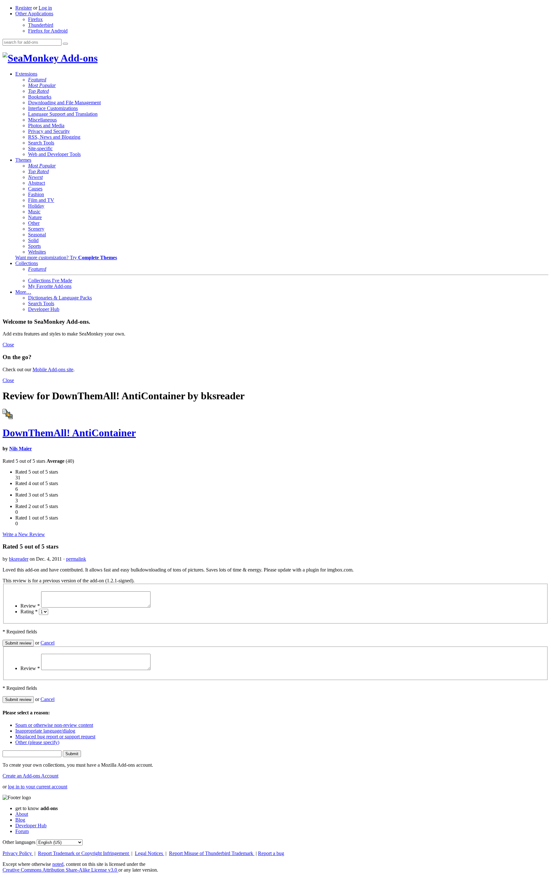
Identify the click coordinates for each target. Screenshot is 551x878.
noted (57, 864)
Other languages (19, 842)
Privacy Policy (18, 853)
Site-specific (40, 148)
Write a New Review (24, 534)
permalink (76, 559)
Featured (37, 79)
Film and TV (41, 200)
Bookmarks (39, 97)
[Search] (65, 44)
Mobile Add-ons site (53, 369)
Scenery (36, 229)
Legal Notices (149, 853)
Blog (20, 820)
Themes (23, 160)
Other (34, 223)
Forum (22, 831)
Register (23, 8)
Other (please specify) (37, 742)
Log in (45, 8)
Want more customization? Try (66, 257)
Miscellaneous (42, 119)
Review (30, 606)
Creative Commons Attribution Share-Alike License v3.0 (60, 870)
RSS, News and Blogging (54, 137)
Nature (35, 217)
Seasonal (37, 234)
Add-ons (78, 58)
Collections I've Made (50, 280)
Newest (35, 177)
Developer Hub (43, 309)
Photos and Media (46, 125)
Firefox (35, 19)
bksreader (18, 559)
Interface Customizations (53, 108)
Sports (34, 246)
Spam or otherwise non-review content (54, 725)
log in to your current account (37, 786)
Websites (37, 252)
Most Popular (42, 85)
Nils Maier (20, 448)
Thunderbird (40, 25)
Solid (33, 240)
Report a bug (271, 853)
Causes (35, 188)
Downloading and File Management (64, 102)
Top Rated (38, 91)
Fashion (36, 194)
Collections (26, 263)
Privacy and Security (49, 131)
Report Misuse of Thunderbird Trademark (211, 853)
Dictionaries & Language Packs (60, 297)
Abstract (36, 183)
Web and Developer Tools (54, 154)
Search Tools (41, 142)
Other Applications (34, 13)
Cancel (47, 643)
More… (23, 292)
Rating (29, 611)
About (21, 814)
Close (8, 344)
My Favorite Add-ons (49, 286)
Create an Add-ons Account (30, 775)
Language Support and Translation (63, 114)
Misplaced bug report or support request (55, 736)
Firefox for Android (48, 30)
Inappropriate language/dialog (45, 731)
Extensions (26, 74)
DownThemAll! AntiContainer (69, 433)
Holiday (36, 206)
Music (34, 211)
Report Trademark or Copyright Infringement (84, 853)
